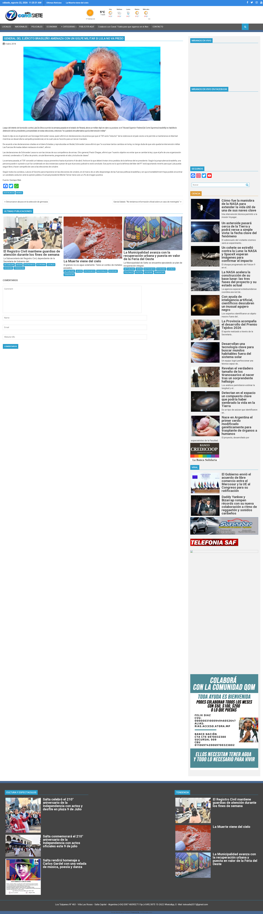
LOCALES (6, 26)
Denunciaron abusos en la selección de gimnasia (27, 202)
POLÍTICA (138, 272)
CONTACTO (158, 26)
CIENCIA (196, 193)
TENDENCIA (182, 792)
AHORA (19, 265)
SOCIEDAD (8, 268)
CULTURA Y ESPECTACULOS (21, 792)
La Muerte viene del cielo (77, 3)
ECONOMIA (52, 26)
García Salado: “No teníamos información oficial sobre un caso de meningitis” (147, 202)
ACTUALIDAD (9, 265)
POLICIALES (37, 26)
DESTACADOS (9, 193)
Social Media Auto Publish (120, 912)
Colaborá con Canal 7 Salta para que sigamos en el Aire (123, 26)
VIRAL (195, 467)
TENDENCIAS (19, 268)
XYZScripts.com (146, 912)
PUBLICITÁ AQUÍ (86, 26)
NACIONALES (21, 26)
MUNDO (19, 193)
